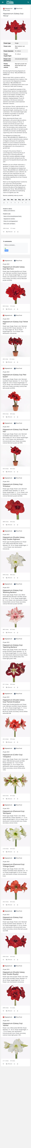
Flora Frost (19, 8)
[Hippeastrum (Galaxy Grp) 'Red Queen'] (15, 393)
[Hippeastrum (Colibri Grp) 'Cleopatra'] (15, 774)
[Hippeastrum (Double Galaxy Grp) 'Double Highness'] (15, 554)
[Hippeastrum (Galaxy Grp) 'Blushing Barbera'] (15, 608)
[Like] (4, 232)
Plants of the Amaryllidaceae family (12, 216)
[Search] (28, 2)
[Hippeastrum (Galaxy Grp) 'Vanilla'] (15, 1040)
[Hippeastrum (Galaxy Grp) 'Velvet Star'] (15, 339)
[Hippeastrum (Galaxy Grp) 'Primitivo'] (15, 501)
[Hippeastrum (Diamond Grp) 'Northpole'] (15, 828)
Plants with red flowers (9, 223)
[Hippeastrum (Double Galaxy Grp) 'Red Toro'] (15, 285)
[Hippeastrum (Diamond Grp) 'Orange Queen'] (15, 881)
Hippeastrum (8, 8)
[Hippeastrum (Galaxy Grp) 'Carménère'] (15, 935)
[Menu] (3, 2)
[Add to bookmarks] (18, 232)
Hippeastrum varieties (9, 218)
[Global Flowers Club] (10, 2)
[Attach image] (5, 248)
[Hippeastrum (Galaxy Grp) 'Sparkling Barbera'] (15, 663)
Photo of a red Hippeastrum (11, 221)
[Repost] (15, 232)
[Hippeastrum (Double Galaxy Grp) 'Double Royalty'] (15, 988)
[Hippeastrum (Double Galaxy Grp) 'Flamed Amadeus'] (15, 718)
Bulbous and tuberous (9, 210)
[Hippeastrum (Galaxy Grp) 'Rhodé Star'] (15, 447)
